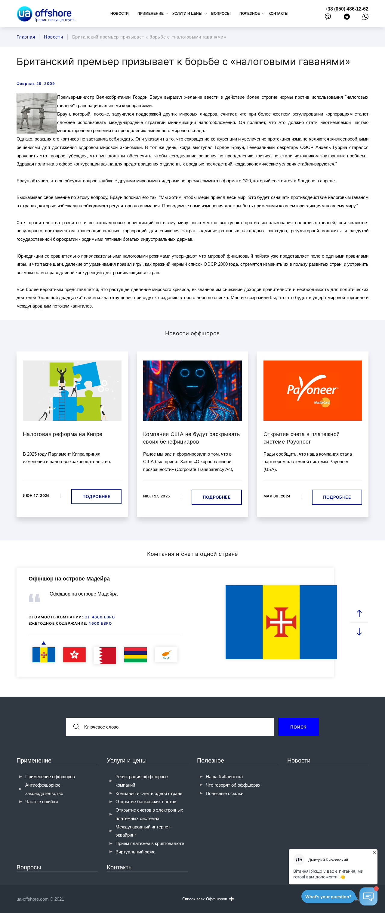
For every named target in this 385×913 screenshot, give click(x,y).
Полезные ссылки (224, 793)
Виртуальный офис (136, 851)
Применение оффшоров (50, 776)
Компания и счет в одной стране (149, 793)
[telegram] (347, 18)
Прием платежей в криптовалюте (150, 843)
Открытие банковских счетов (146, 801)
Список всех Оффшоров (204, 899)
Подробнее (96, 496)
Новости (119, 13)
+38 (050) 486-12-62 (346, 8)
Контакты (278, 13)
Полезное (210, 760)
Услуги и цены (126, 760)
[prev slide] (359, 613)
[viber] (328, 18)
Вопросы (221, 13)
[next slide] (359, 631)
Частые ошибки (41, 801)
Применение (34, 760)
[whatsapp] (365, 18)
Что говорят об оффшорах (233, 785)
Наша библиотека (224, 776)
